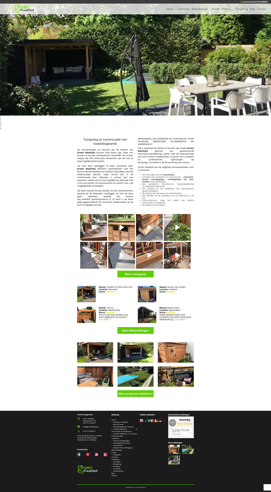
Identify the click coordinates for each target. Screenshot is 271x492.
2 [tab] (0, 119)
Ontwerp (226, 8)
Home (113, 420)
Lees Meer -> (105, 319)
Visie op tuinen (118, 424)
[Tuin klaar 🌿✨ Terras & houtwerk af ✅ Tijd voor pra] (93, 255)
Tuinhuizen (115, 438)
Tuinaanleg (115, 459)
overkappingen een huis (180, 179)
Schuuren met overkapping (122, 448)
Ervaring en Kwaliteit (120, 422)
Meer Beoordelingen (135, 330)
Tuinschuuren (117, 445)
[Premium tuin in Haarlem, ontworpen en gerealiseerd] (177, 227)
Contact (261, 8)
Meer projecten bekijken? (135, 393)
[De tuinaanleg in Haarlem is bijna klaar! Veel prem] (121, 255)
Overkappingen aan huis (121, 443)
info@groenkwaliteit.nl (91, 427)
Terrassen (116, 469)
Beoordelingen (200, 8)
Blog (252, 8)
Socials (113, 452)
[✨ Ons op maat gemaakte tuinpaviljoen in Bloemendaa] (121, 227)
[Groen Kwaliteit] (24, 9)
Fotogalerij (218, 8)
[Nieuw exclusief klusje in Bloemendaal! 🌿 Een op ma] (149, 227)
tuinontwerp (168, 175)
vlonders (146, 182)
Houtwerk (116, 462)
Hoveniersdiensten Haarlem (123, 427)
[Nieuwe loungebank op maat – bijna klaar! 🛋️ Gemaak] (149, 255)
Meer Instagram (135, 274)
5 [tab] (0, 126)
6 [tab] (0, 128)
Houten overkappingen (121, 441)
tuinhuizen (188, 177)
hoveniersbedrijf (91, 171)
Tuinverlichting (244, 8)
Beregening (117, 464)
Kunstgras (116, 466)
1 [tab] (0, 117)
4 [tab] (0, 124)
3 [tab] (0, 121)
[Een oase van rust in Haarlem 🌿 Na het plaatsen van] (177, 255)
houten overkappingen (153, 179)
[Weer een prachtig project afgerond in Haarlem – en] (93, 227)
